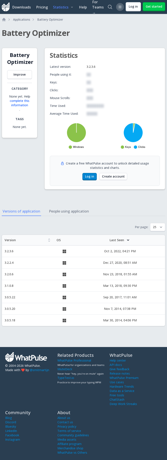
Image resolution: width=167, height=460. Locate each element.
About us (63, 418)
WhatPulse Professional (74, 360)
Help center (118, 360)
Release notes (120, 373)
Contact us (65, 422)
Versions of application (21, 211)
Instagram (12, 439)
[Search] (110, 7)
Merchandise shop (70, 448)
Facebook (12, 435)
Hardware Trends (122, 386)
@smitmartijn (39, 370)
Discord (10, 422)
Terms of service (69, 431)
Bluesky (10, 426)
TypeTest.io (65, 378)
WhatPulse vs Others (72, 452)
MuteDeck (64, 369)
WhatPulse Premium (124, 378)
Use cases (117, 382)
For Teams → (98, 7)
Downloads (21, 7)
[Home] (4, 19)
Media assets (66, 439)
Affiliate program (69, 444)
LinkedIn (11, 431)
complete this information (19, 103)
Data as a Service (122, 391)
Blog (8, 418)
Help (83, 7)
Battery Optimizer (50, 19)
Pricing (42, 7)
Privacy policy (66, 426)
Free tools (117, 395)
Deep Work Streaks (123, 404)
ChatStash (117, 399)
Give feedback (119, 369)
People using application (69, 211)
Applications (21, 19)
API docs (116, 365)
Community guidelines (73, 435)
